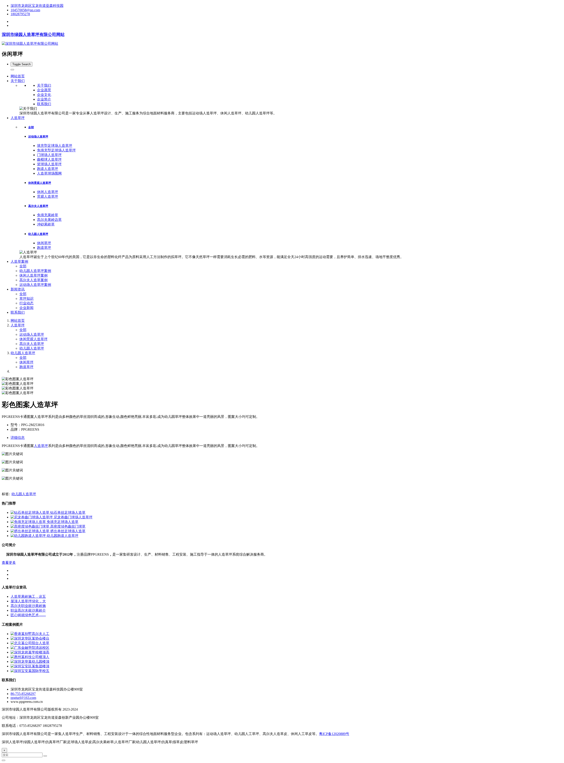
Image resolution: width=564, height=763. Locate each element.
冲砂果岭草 (46, 224)
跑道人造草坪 (47, 169)
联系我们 (44, 104)
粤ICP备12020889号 (334, 734)
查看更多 (9, 562)
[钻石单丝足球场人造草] (30, 512)
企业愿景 (44, 90)
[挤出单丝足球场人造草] (30, 531)
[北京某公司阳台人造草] (30, 643)
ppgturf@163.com (23, 698)
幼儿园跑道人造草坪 (62, 536)
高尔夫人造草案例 (33, 280)
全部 (31, 127)
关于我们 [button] (18, 81)
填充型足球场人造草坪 (54, 145)
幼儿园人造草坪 (38, 234)
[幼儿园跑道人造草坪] (29, 536)
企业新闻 (26, 308)
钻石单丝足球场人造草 (67, 512)
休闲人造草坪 (47, 192)
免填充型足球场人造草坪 (56, 150)
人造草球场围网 (49, 173)
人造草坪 (18, 325)
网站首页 (18, 76)
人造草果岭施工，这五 (28, 596)
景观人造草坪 (47, 196)
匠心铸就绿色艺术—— (28, 615)
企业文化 (44, 95)
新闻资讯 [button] (18, 289)
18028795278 (20, 14)
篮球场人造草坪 (49, 164)
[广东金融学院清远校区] (30, 647)
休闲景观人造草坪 (39, 182)
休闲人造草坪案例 (33, 275)
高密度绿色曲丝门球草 (67, 526)
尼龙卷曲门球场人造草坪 (73, 517)
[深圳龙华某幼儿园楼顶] (30, 661)
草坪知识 (26, 298)
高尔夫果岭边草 (49, 219)
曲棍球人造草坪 (49, 159)
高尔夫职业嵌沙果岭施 (28, 606)
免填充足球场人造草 (62, 522)
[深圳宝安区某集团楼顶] (30, 666)
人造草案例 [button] (19, 261)
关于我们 (44, 85)
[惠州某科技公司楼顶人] (30, 657)
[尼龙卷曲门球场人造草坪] (32, 517)
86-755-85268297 (23, 694)
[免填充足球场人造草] (29, 522)
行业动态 (26, 303)
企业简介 (44, 99)
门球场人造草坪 (49, 155)
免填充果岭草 (47, 215)
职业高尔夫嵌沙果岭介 (28, 610)
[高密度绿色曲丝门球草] (30, 526)
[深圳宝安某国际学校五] (30, 671)
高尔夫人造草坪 (38, 206)
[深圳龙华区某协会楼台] (30, 638)
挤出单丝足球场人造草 (67, 531)
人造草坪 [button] (18, 118)
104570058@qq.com (25, 10)
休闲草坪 (44, 243)
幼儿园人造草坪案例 (35, 271)
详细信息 (18, 437)
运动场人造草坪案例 (35, 285)
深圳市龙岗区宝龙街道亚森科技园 (37, 5)
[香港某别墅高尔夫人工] (30, 634)
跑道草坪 (44, 247)
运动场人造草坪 (38, 136)
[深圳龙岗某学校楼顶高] (30, 652)
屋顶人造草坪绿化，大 (28, 601)
